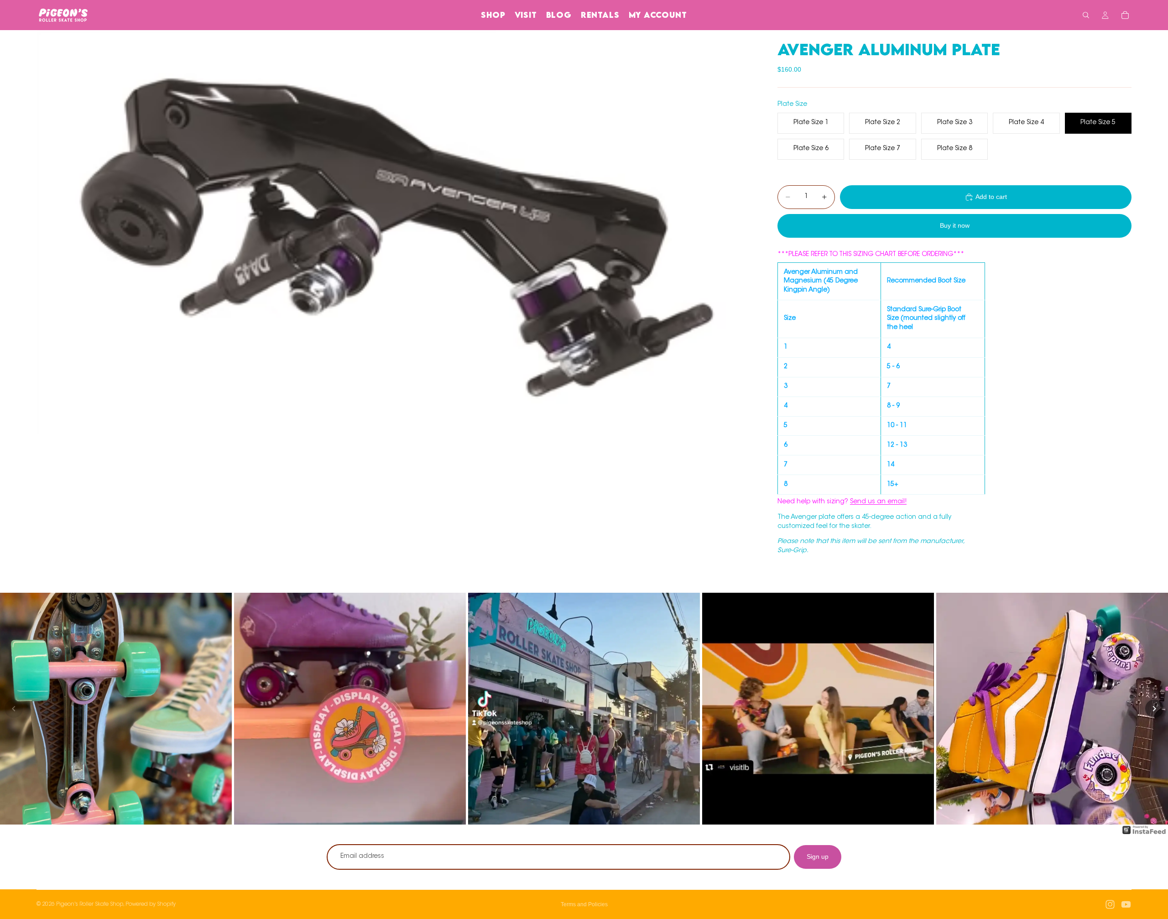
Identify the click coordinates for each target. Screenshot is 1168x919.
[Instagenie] (1144, 834)
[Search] (1086, 15)
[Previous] (14, 709)
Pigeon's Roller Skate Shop (89, 904)
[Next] (1154, 709)
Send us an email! (878, 502)
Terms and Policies (584, 904)
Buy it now (955, 225)
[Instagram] (1110, 904)
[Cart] (1125, 15)
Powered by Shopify (150, 904)
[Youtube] (1126, 904)
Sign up (818, 856)
